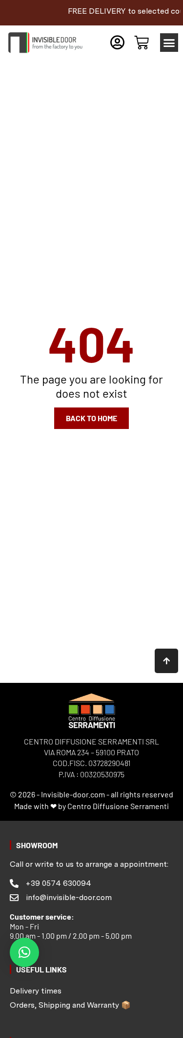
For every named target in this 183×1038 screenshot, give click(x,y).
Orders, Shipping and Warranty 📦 (70, 1005)
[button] (169, 42)
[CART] (141, 42)
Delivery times (35, 990)
